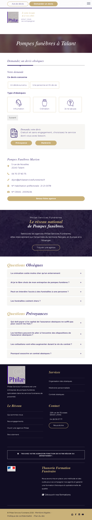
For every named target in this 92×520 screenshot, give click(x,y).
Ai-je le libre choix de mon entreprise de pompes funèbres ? (40, 282)
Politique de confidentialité (19, 516)
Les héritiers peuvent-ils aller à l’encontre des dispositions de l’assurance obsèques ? (41, 334)
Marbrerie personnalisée (59, 388)
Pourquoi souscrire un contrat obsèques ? (31, 353)
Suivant (12, 117)
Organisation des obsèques (60, 381)
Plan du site (39, 516)
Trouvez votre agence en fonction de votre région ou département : (47, 455)
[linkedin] (79, 514)
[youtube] (83, 514)
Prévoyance (21, 143)
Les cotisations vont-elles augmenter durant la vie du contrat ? (41, 344)
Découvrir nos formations (57, 495)
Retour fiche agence (46, 199)
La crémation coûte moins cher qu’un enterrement (35, 273)
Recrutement (13, 434)
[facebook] (76, 514)
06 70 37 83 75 (19, 174)
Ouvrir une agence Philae (18, 428)
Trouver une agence (46, 247)
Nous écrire (58, 425)
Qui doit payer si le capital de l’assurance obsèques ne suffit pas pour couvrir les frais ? (42, 323)
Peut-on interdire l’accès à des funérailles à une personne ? (40, 292)
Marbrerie (46, 143)
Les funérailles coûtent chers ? (26, 301)
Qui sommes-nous (15, 415)
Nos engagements (15, 421)
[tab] (46, 273)
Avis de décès (18, 4)
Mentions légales (42, 513)
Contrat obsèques (56, 394)
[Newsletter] (72, 514)
